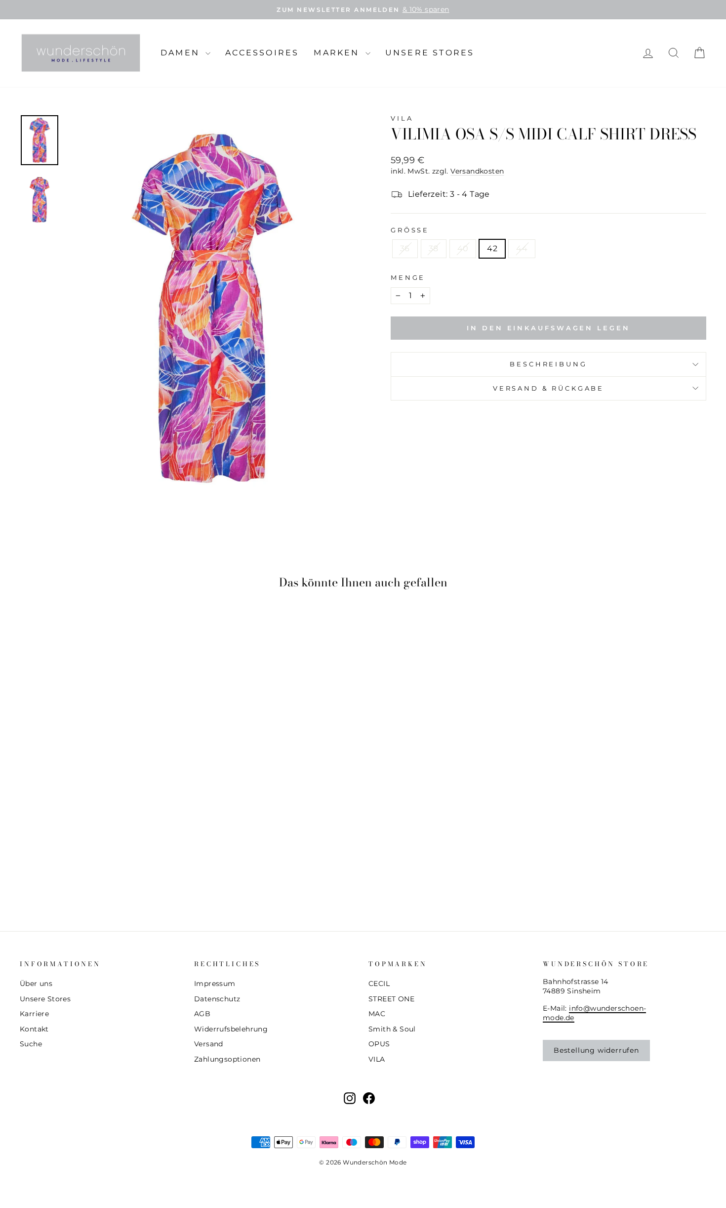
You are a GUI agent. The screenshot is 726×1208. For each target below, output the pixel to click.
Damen (182, 52)
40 (463, 248)
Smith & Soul (392, 1029)
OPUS (379, 1044)
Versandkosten (477, 171)
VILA (402, 118)
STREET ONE (391, 999)
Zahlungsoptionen (227, 1059)
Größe (410, 230)
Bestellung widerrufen (596, 1050)
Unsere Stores (430, 52)
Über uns (36, 983)
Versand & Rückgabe (548, 388)
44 (521, 248)
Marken (338, 52)
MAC (376, 1014)
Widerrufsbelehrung (231, 1029)
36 (405, 248)
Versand (208, 1044)
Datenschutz (217, 999)
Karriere (34, 1014)
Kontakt (34, 1029)
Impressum (215, 983)
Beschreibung (548, 364)
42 (492, 248)
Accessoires (262, 52)
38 (434, 248)
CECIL (379, 983)
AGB (202, 1014)
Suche (31, 1044)
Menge (408, 277)
